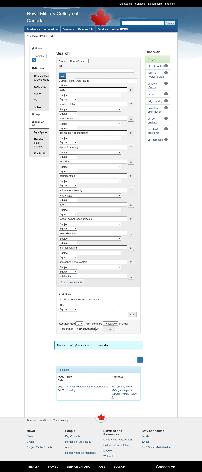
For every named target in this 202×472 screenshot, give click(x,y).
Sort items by (94, 323)
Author (38, 93)
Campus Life (85, 29)
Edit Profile (40, 153)
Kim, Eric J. (118, 386)
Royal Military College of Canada (122, 390)
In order (123, 323)
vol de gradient (152, 120)
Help (37, 114)
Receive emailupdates (38, 142)
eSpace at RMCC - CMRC (41, 36)
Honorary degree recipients (80, 452)
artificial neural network (156, 74)
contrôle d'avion (152, 85)
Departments (155, 3)
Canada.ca (125, 3)
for (60, 65)
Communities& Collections (41, 77)
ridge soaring (155, 101)
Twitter (145, 441)
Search (170, 23)
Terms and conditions (39, 420)
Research (68, 29)
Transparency (60, 420)
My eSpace (40, 132)
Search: (63, 61)
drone (151, 94)
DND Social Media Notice (156, 447)
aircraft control (156, 66)
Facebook (147, 436)
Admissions (51, 29)
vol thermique (155, 139)
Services (140, 3)
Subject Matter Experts (39, 447)
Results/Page (67, 323)
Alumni (69, 447)
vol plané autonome (153, 131)
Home (38, 48)
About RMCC (120, 29)
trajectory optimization (154, 109)
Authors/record (86, 329)
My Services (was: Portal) (117, 439)
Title (36, 100)
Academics (33, 29)
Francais (170, 3)
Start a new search (71, 282)
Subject (38, 107)
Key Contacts (72, 436)
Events (31, 441)
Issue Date (40, 86)
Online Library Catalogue (117, 445)
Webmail (108, 456)
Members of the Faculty (78, 441)
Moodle (107, 450)
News (30, 436)
